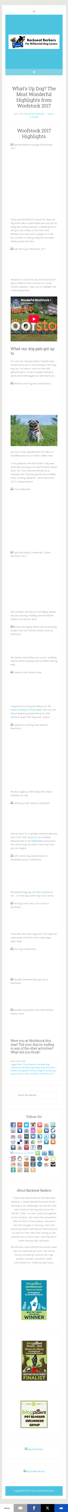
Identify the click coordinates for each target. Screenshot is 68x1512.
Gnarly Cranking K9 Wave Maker (27, 709)
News (23, 1061)
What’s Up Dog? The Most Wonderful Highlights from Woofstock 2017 (34, 97)
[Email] (20, 1508)
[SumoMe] (61, 1508)
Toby (27, 1074)
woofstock (34, 1074)
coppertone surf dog (20, 1067)
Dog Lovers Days (33, 895)
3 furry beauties (29, 1064)
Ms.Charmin (31, 1071)
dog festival (35, 1067)
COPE (18, 837)
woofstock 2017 (47, 1074)
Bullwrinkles (37, 841)
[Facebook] (34, 1508)
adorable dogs (43, 1064)
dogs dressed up (48, 1067)
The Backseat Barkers (34, 42)
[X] (47, 1508)
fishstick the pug (18, 1071)
